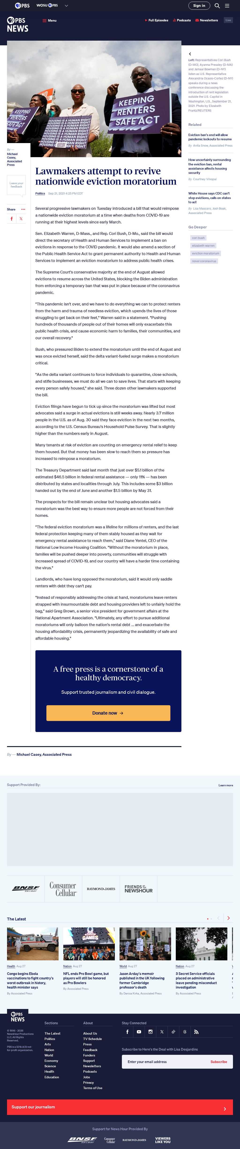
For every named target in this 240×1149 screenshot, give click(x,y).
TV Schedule (92, 1039)
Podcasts (184, 20)
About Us (90, 1033)
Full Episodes (158, 20)
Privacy (88, 1082)
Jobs (86, 1077)
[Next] (228, 918)
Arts (48, 1044)
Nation (67, 966)
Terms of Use (92, 1088)
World (123, 966)
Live (228, 20)
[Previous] (219, 918)
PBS (22, 6)
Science (50, 1066)
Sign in (199, 5)
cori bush (198, 238)
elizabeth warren (203, 246)
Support (89, 1061)
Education (52, 1077)
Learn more (226, 785)
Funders (89, 1055)
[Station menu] (66, 5)
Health (11, 966)
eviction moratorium (205, 253)
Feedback (90, 1050)
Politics (40, 193)
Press (87, 1044)
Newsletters (209, 20)
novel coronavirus (204, 261)
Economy (51, 1061)
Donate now (104, 713)
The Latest (16, 918)
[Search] (217, 5)
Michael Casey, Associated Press (14, 159)
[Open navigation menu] (227, 5)
